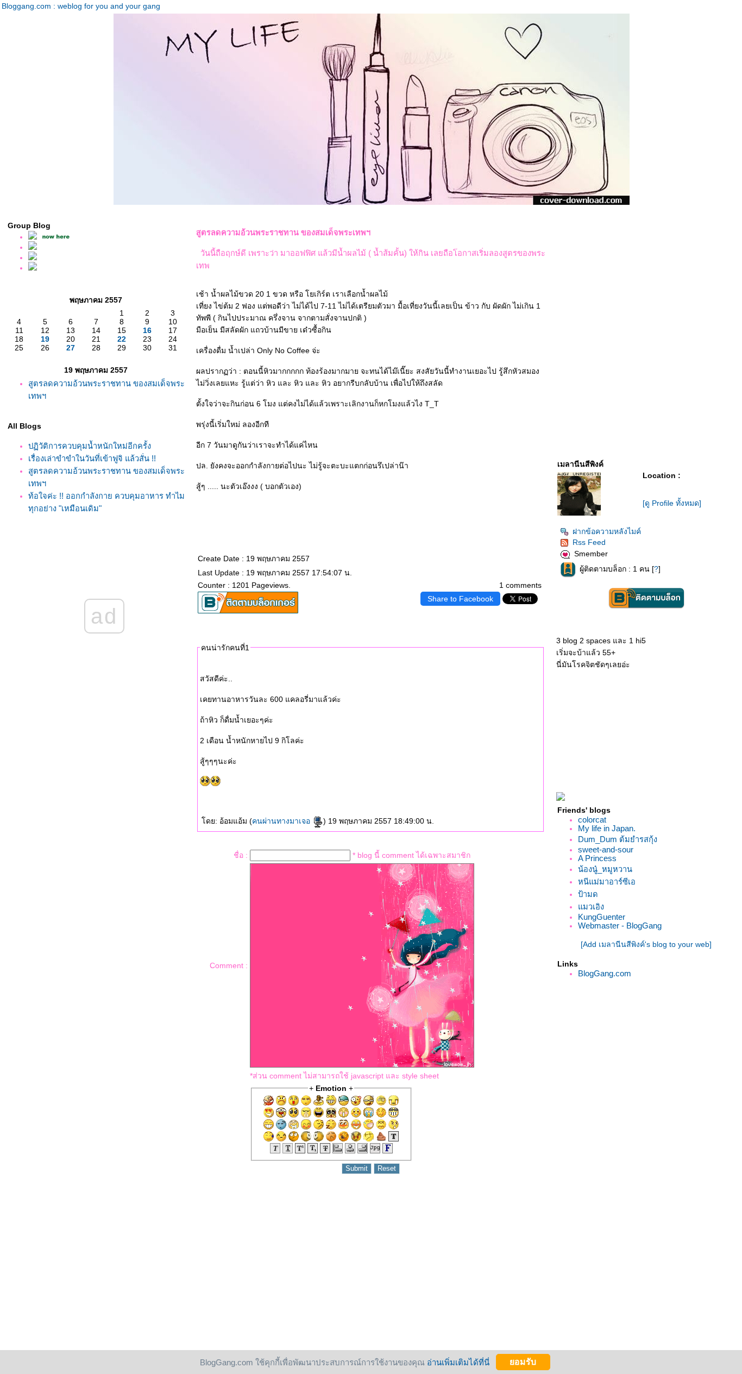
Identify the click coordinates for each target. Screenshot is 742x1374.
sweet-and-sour (605, 849)
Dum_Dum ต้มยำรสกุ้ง (617, 839)
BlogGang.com (604, 973)
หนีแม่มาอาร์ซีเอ (607, 881)
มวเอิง (591, 906)
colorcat (592, 819)
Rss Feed (589, 542)
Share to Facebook (460, 598)
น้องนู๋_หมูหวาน (605, 869)
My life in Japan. (607, 828)
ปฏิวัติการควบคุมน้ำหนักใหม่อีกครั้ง (89, 446)
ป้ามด (588, 894)
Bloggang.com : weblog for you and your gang (81, 6)
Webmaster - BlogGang (620, 925)
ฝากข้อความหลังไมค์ (607, 531)
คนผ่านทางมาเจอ (282, 821)
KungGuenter (601, 917)
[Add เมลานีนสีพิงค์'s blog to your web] (646, 944)
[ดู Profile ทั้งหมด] (672, 503)
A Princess (597, 858)
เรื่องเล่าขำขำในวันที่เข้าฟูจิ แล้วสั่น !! (92, 458)
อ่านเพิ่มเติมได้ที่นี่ (458, 1361)
